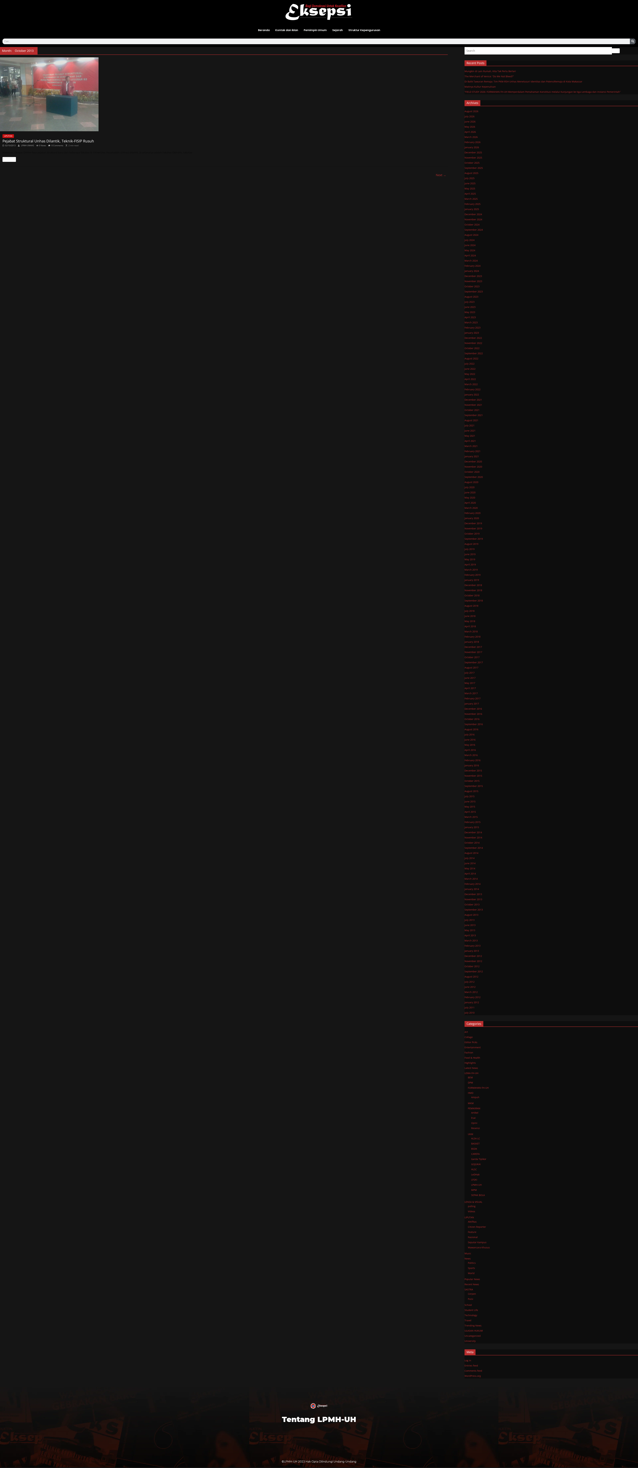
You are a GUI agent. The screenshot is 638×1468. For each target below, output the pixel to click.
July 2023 (470, 301)
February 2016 (472, 760)
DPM (470, 1082)
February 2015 (472, 822)
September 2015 (474, 786)
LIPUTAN (8, 136)
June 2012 (470, 986)
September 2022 (474, 353)
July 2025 (470, 178)
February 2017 (472, 698)
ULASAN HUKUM (474, 1330)
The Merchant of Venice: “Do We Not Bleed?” (489, 76)
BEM (470, 1077)
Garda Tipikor (478, 1159)
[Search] (633, 41)
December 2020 (473, 461)
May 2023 (470, 312)
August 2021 (471, 420)
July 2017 (470, 672)
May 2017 (470, 683)
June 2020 (470, 492)
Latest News (471, 1068)
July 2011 (470, 1007)
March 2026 (471, 137)
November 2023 (473, 281)
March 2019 (471, 569)
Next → (441, 175)
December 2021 (473, 399)
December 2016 (473, 708)
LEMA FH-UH (471, 1073)
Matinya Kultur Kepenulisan (480, 86)
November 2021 (473, 404)
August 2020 (471, 482)
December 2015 (473, 770)
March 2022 (471, 384)
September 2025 (474, 167)
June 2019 (470, 554)
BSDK (474, 1148)
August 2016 (471, 729)
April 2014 (470, 873)
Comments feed (473, 1370)
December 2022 (473, 337)
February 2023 (472, 327)
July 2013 (470, 920)
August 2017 (471, 667)
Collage (469, 1037)
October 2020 (472, 471)
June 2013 (470, 925)
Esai (473, 1117)
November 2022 (473, 343)
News (468, 1258)
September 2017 (474, 662)
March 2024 (471, 260)
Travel (468, 1320)
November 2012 (473, 961)
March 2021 (471, 446)
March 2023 (471, 322)
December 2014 (473, 832)
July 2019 (470, 549)
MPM (474, 1190)
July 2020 (470, 487)
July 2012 (470, 981)
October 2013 (472, 904)
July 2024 (470, 240)
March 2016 (471, 755)
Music (468, 1253)
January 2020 (472, 518)
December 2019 (473, 523)
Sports (471, 1268)
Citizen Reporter (477, 1226)
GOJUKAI (476, 1164)
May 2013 (470, 930)
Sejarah (337, 30)
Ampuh (475, 1097)
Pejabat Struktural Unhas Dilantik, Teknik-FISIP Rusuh (48, 140)
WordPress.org (473, 1375)
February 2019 (472, 574)
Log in (468, 1360)
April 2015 (470, 811)
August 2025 (471, 173)
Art (466, 1031)
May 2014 (470, 868)
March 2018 (471, 631)
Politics (472, 1262)
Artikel (474, 1112)
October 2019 (472, 533)
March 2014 (471, 878)
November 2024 (473, 219)
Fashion (469, 1052)
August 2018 (471, 605)
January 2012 (472, 1002)
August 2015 (471, 791)
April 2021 (470, 440)
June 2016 (470, 739)
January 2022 (472, 394)
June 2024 (470, 245)
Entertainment (473, 1047)
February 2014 (472, 883)
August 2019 (471, 543)
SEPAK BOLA (478, 1195)
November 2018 (473, 590)
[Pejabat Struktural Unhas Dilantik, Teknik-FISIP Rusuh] (224, 94)
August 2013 (471, 914)
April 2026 (470, 131)
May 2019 (470, 559)
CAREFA (475, 1153)
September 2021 (474, 415)
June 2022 (470, 368)
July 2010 (470, 1012)
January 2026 (472, 147)
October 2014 (472, 842)
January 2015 (472, 827)
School (468, 1304)
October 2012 (472, 966)
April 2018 (470, 626)
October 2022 (472, 348)
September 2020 (474, 477)
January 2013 (472, 950)
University (470, 1341)
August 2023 (471, 296)
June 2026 (470, 121)
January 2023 (472, 332)
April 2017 (470, 688)
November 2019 (473, 528)
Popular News (472, 1279)
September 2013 (474, 909)
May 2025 (470, 188)
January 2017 (472, 703)
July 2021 (470, 425)
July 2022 (470, 363)
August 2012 (471, 976)
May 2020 (470, 497)
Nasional (473, 1237)
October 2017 (472, 657)
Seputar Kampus (477, 1242)
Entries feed (471, 1365)
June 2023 (470, 307)
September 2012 (474, 971)
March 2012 (471, 992)
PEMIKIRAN (474, 1108)
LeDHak (475, 1174)
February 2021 (472, 451)
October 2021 (472, 410)
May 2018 (470, 621)
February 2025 (472, 204)
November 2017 (473, 652)
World (471, 1273)
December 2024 (473, 214)
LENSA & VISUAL (473, 1201)
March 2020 (471, 507)
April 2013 (470, 935)
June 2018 (470, 616)
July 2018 (470, 610)
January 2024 (472, 270)
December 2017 (473, 647)
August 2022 (471, 358)
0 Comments (57, 145)
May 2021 (470, 435)
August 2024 (471, 234)
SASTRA (469, 1289)
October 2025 (472, 162)
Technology (471, 1315)
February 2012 (472, 997)
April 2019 (470, 564)
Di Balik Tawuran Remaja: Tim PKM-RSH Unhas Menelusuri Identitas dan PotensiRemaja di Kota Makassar (523, 81)
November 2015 (473, 775)
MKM (471, 1103)
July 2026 (470, 116)
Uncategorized (473, 1335)
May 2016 (470, 744)
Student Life (471, 1310)
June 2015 (470, 801)
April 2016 (470, 750)
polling (472, 1206)
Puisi (470, 1299)
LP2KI (474, 1179)
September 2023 (474, 291)
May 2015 (470, 806)
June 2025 (470, 183)
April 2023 (470, 317)
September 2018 (474, 600)
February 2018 (472, 636)
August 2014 (471, 853)
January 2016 (472, 765)
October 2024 (472, 224)
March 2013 (471, 940)
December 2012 (473, 956)
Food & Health (472, 1057)
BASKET (475, 1143)
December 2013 (473, 894)
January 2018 (472, 641)
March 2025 (471, 198)
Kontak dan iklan (286, 30)
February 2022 (472, 389)
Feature (472, 1232)
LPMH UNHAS (28, 145)
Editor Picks (471, 1042)
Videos (471, 1211)
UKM (470, 1134)
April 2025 (470, 193)
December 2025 (473, 152)
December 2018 (473, 585)
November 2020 (473, 466)
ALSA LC (475, 1138)
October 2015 (472, 780)
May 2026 (470, 126)
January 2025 (472, 209)
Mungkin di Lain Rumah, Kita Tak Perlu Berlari (490, 71)
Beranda (264, 30)
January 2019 (472, 580)
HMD (470, 1092)
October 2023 (472, 286)
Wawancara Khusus (479, 1247)
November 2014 (473, 837)
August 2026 (471, 111)
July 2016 (470, 734)
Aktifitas (472, 1221)
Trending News (473, 1325)
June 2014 (470, 863)
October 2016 (472, 719)
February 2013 (472, 945)
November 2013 (473, 899)
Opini (474, 1123)
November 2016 (473, 713)
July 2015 (470, 796)
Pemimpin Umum (315, 30)
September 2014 (474, 847)
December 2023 (473, 276)
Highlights (470, 1062)
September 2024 (474, 229)
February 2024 (472, 265)
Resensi (475, 1128)
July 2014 (470, 858)
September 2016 (474, 724)
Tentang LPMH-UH (319, 1419)
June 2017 (470, 677)
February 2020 (472, 513)
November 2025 (473, 157)
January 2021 (472, 456)
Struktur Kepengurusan (364, 30)
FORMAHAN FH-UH (478, 1087)
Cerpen (472, 1293)
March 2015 (471, 816)
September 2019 (474, 538)
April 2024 (470, 255)
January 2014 (472, 889)
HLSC (474, 1169)
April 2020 (470, 502)
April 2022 (470, 379)
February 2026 (472, 142)
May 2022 (470, 374)
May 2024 (470, 250)
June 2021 (470, 430)
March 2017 (471, 693)
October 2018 (472, 595)
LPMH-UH (476, 1184)
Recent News (472, 1284)
